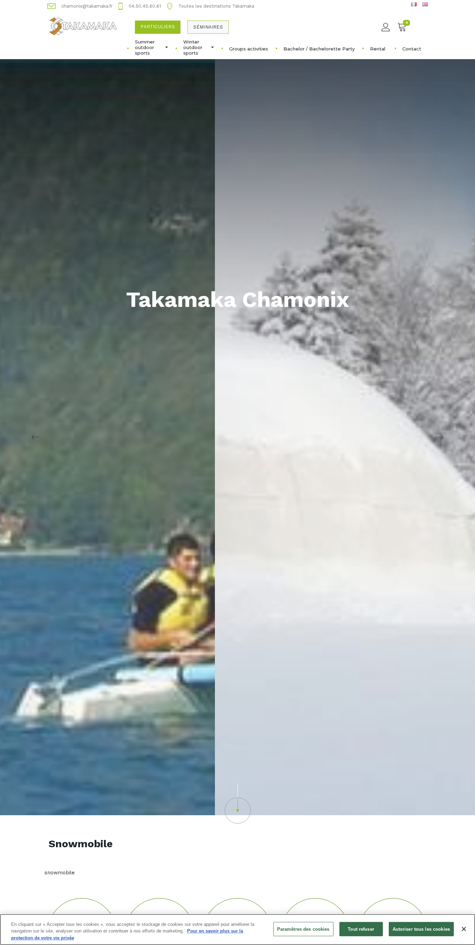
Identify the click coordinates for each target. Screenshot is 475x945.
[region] (237, 929)
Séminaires (208, 27)
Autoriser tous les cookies (421, 928)
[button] (237, 804)
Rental (377, 48)
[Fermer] (464, 929)
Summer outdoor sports (145, 47)
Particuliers (157, 26)
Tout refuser (361, 928)
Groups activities (248, 48)
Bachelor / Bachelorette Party (319, 48)
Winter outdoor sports (192, 47)
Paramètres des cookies (303, 928)
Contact (411, 48)
